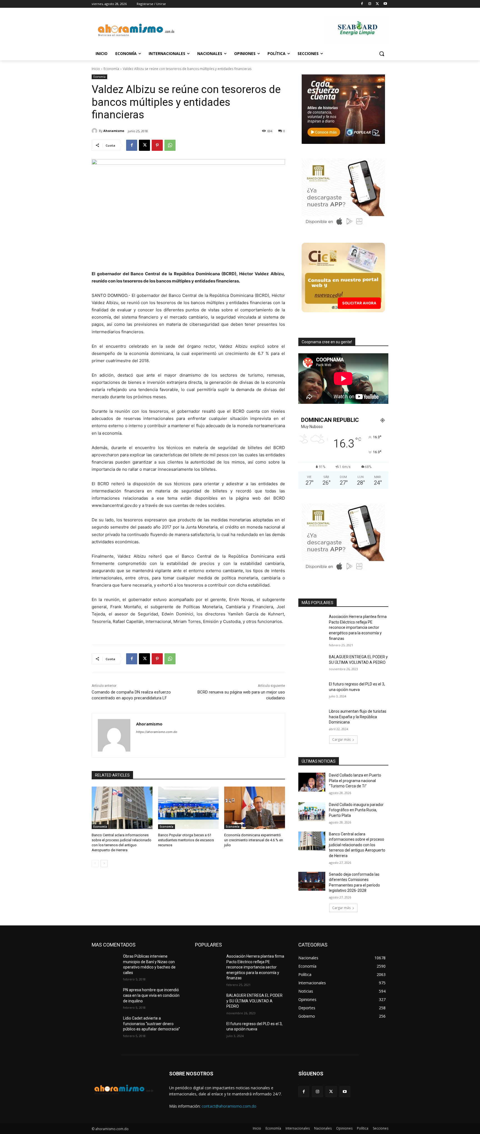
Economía (111, 68)
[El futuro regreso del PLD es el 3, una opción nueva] (311, 691)
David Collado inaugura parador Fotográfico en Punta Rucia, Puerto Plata (356, 810)
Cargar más (341, 739)
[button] (381, 53)
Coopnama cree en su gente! (327, 342)
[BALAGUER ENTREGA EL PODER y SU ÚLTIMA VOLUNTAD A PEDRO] (311, 663)
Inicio (96, 68)
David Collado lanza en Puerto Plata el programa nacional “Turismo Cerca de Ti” (355, 780)
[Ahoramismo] (95, 131)
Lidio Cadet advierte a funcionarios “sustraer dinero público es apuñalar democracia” (151, 1023)
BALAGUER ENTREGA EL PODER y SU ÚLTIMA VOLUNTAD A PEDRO (254, 1000)
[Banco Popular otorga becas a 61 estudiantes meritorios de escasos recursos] (188, 808)
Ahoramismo (113, 131)
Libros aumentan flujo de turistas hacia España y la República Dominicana (357, 716)
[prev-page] (95, 863)
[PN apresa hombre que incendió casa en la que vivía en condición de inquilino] (105, 996)
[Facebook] (362, 4)
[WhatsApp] (170, 145)
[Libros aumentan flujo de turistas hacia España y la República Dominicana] (311, 718)
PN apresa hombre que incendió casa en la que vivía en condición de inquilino (151, 995)
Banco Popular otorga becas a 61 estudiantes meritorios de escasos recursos (186, 840)
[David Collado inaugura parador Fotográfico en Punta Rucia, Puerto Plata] (311, 811)
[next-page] (104, 863)
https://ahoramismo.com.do (156, 732)
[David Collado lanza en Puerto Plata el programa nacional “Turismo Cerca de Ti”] (311, 782)
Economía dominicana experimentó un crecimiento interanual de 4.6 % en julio (253, 840)
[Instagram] (370, 4)
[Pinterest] (157, 145)
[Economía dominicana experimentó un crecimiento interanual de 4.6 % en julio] (254, 808)
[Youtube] (385, 4)
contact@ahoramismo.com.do (229, 1106)
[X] (377, 4)
